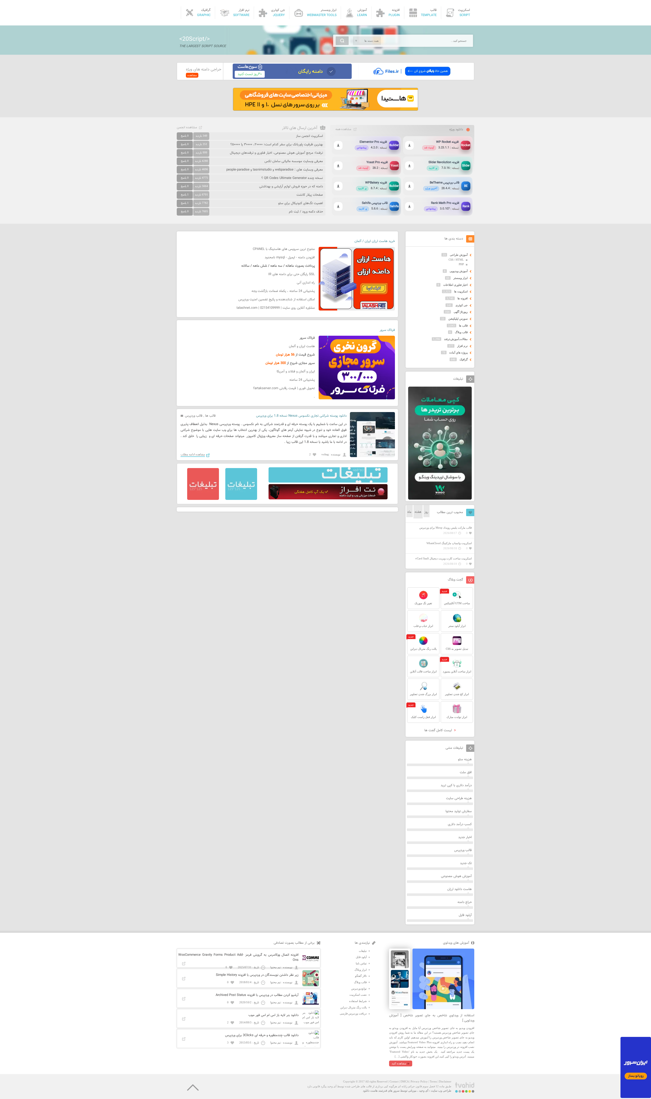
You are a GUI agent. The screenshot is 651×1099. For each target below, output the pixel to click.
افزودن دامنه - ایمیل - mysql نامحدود (290, 257)
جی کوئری (461, 305)
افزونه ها (462, 298)
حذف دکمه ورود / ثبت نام (306, 211)
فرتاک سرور (387, 330)
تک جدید (466, 863)
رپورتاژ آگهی (461, 311)
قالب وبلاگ (461, 332)
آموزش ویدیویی (459, 271)
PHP (461, 264)
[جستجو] (342, 40)
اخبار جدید (465, 837)
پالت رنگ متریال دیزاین (353, 1007)
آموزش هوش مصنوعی (456, 876)
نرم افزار (462, 345)
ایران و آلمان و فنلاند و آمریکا (296, 371)
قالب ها (210, 415)
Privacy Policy (419, 1081)
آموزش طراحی (459, 254)
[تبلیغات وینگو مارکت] (440, 498)
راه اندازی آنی (306, 282)
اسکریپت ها (461, 291)
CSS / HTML (456, 259)
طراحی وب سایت (441, 1090)
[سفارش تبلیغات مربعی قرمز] (203, 498)
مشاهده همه (343, 129)
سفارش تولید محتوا (459, 811)
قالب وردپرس (193, 415)
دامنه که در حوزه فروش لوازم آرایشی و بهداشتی (291, 186)
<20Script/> (194, 39)
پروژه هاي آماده (458, 352)
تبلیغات (363, 950)
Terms (433, 1081)
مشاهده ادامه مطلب (193, 454)
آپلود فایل (465, 915)
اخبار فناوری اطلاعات (455, 284)
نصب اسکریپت (358, 994)
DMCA (405, 1081)
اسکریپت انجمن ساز (309, 136)
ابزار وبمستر (460, 277)
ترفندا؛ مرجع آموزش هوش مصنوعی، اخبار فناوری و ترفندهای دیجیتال (276, 153)
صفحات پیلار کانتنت (310, 195)
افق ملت (466, 772)
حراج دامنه (464, 902)
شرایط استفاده (358, 1001)
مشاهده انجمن (187, 127)
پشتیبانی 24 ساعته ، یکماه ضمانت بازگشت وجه (283, 291)
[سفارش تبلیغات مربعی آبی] (241, 498)
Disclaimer (445, 1081)
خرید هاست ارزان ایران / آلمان (374, 241)
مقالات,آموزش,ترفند (456, 339)
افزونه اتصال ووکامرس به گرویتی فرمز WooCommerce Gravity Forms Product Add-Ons (238, 957)
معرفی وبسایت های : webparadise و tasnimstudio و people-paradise (274, 169)
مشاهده (192, 75)
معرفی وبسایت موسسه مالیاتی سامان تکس (293, 161)
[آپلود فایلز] (411, 77)
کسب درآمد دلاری (460, 824)
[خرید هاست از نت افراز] (328, 498)
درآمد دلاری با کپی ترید (456, 785)
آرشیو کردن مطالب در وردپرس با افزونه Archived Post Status (257, 995)
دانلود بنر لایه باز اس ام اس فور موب (273, 1015)
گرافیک (464, 359)
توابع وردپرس (359, 988)
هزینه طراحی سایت (459, 798)
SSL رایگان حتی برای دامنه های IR (291, 274)
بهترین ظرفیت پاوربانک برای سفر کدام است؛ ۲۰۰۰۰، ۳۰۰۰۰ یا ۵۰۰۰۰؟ (276, 144)
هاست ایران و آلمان (302, 346)
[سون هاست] (292, 77)
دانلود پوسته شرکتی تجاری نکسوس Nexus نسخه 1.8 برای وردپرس (301, 415)
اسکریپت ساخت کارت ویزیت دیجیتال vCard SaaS (443, 558)
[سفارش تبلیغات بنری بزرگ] (328, 481)
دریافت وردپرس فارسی (353, 1013)
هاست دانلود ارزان (459, 889)
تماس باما (361, 963)
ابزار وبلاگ (360, 969)
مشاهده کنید (399, 1063)
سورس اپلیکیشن (458, 318)
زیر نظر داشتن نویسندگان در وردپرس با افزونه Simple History (257, 975)
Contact (394, 1081)
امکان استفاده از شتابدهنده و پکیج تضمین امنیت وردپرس (276, 299)
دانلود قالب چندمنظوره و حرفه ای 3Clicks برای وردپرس (262, 1035)
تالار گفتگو (361, 975)
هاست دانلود (370, 1090)
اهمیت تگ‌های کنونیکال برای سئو (300, 203)
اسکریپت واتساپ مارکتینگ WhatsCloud (449, 543)
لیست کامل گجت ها (438, 730)
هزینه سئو (465, 759)
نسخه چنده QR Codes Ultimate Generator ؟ (292, 178)
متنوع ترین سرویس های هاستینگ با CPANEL (284, 249)
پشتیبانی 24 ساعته (302, 380)
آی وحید (423, 1090)
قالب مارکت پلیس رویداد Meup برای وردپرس (445, 527)
